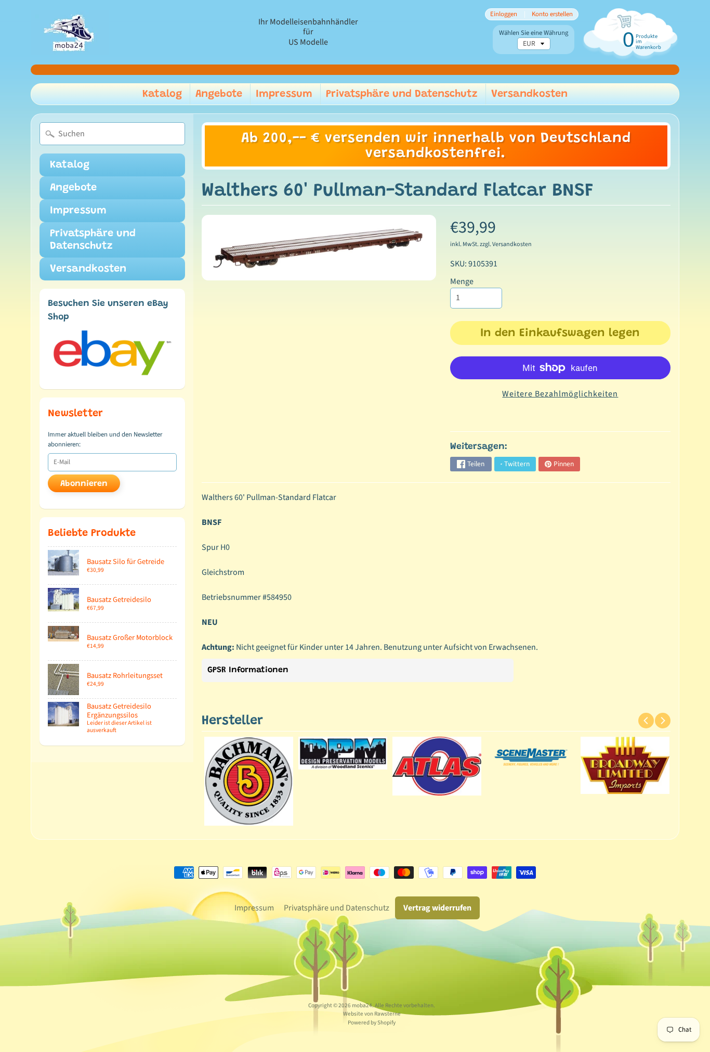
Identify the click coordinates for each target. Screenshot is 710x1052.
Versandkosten (529, 94)
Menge (462, 281)
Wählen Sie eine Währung (533, 33)
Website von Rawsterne (372, 1014)
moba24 (362, 1005)
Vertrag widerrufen (437, 908)
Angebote (218, 94)
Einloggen (503, 14)
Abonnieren (84, 484)
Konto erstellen (552, 14)
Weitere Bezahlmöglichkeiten (560, 394)
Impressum (284, 94)
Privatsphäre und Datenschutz (402, 94)
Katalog (162, 94)
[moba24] (70, 32)
